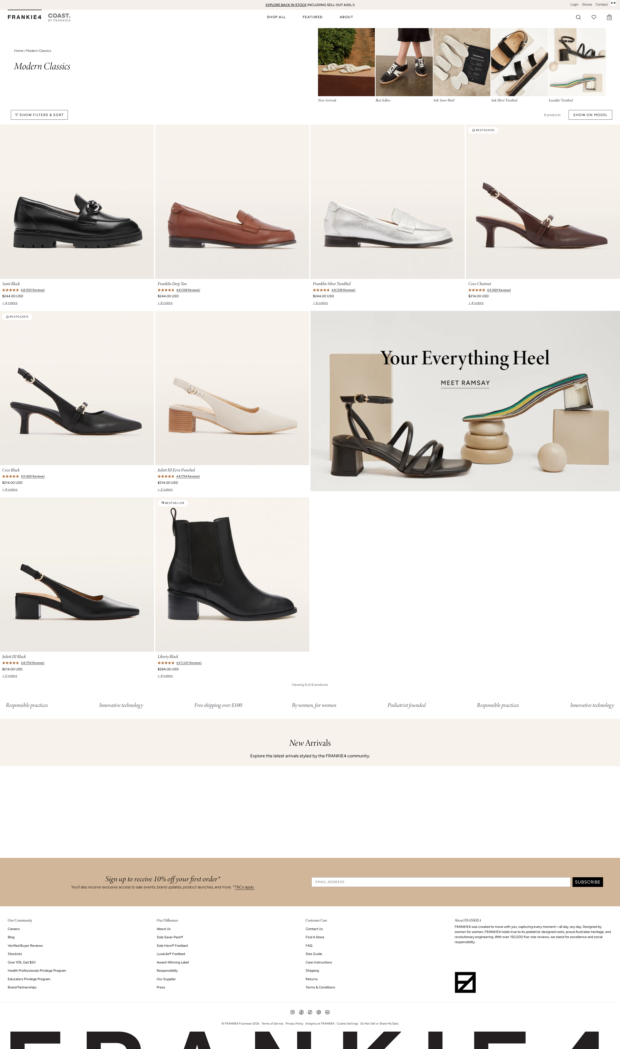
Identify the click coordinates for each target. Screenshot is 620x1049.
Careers (14, 929)
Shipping (312, 971)
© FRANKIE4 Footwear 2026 (240, 1023)
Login (574, 4)
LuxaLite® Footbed (171, 954)
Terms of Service (272, 1023)
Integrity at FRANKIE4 (319, 1023)
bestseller (175, 503)
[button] (578, 17)
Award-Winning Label (173, 962)
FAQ (309, 946)
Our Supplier (166, 979)
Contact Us (314, 929)
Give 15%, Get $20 (22, 962)
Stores (587, 4)
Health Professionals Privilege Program (37, 971)
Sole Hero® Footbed (172, 946)
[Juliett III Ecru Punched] (232, 388)
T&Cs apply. (245, 887)
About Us (164, 929)
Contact (602, 4)
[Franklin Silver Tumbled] (387, 202)
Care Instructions (319, 962)
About (346, 17)
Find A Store (315, 937)
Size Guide (314, 954)
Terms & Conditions (320, 987)
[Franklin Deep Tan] (232, 202)
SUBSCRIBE (588, 882)
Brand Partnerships (22, 987)
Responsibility (167, 971)
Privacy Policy (294, 1023)
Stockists (15, 954)
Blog (11, 937)
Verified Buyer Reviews (25, 946)
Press (161, 987)
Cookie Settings (347, 1023)
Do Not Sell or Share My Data (379, 1023)
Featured (313, 17)
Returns (312, 979)
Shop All (276, 17)
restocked (485, 130)
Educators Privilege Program (29, 979)
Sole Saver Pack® (170, 937)
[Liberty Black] (232, 574)
